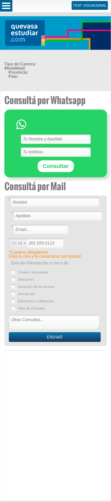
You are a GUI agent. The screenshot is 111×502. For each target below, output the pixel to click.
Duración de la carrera (36, 287)
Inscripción (26, 294)
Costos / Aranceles (33, 272)
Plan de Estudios (31, 308)
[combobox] (18, 243)
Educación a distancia (35, 301)
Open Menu (6, 6)
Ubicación (26, 279)
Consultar (56, 166)
